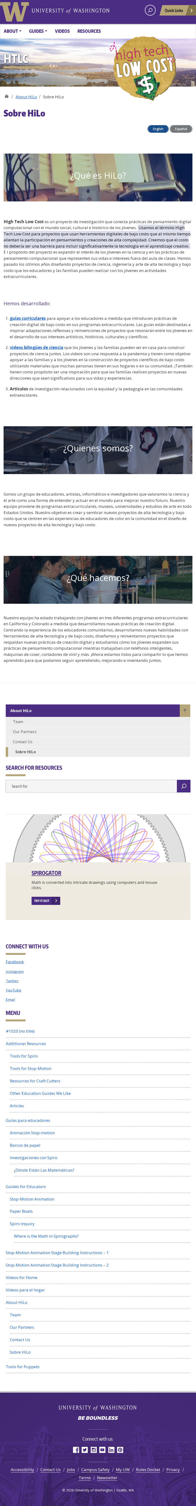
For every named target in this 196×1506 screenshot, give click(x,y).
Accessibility (22, 1469)
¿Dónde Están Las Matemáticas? (44, 1170)
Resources (89, 31)
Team (18, 721)
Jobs (71, 1469)
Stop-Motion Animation (32, 1199)
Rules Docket (148, 1469)
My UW (123, 1469)
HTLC (7, 95)
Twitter (12, 980)
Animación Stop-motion (32, 1132)
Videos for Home (21, 1277)
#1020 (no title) (20, 1031)
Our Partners (25, 731)
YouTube (13, 990)
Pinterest (120, 1449)
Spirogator (46, 872)
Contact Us (23, 741)
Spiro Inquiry (22, 1223)
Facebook (15, 961)
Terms (85, 1477)
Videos (62, 31)
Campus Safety (95, 1469)
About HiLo (26, 97)
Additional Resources (26, 1043)
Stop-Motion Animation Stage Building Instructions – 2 (57, 1265)
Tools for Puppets (22, 1366)
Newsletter (107, 1477)
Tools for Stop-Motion (30, 1068)
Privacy (173, 1469)
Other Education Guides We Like (40, 1093)
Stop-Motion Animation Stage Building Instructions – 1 (57, 1252)
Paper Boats (21, 1211)
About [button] (11, 31)
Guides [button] (36, 31)
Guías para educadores (28, 1120)
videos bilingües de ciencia (36, 347)
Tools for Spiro (24, 1056)
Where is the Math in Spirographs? (46, 1236)
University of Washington (15, 11)
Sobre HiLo (25, 751)
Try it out (41, 901)
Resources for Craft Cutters (35, 1081)
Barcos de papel (25, 1145)
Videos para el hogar (25, 1290)
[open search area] (150, 10)
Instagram (15, 971)
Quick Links (174, 10)
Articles (17, 1105)
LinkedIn (111, 1449)
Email (10, 999)
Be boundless (98, 1418)
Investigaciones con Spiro (33, 1157)
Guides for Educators (26, 1186)
